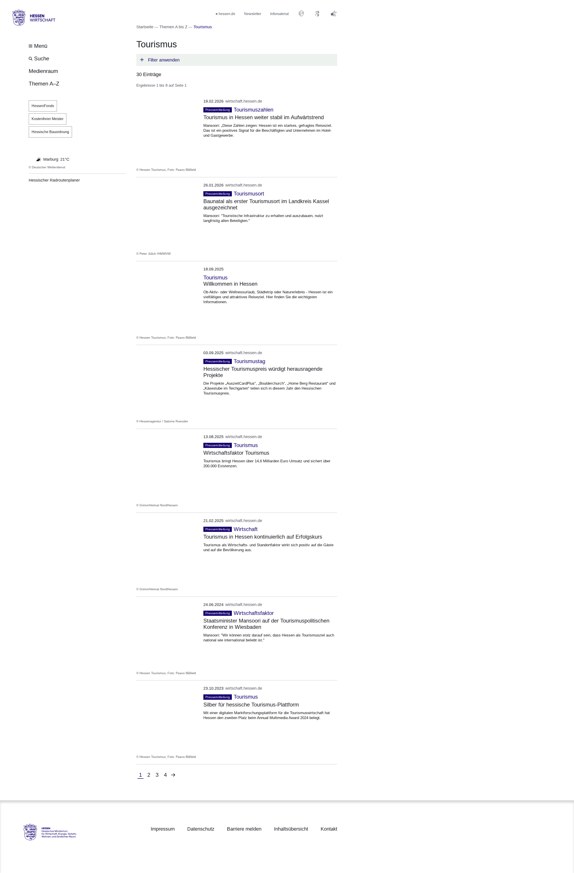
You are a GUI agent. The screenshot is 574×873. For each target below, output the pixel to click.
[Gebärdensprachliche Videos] (317, 13)
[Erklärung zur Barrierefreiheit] (333, 13)
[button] (236, 60)
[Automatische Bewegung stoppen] (31, 158)
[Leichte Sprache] (301, 13)
